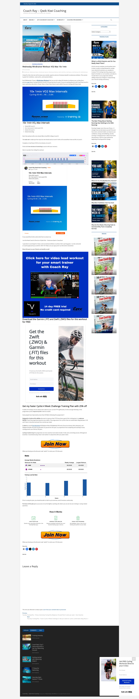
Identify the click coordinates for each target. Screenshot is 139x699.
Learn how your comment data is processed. (54, 609)
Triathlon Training (37, 63)
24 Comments (36, 652)
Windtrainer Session (34, 72)
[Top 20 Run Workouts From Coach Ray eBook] (104, 266)
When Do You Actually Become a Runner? (104, 181)
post (28, 82)
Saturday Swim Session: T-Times (37, 678)
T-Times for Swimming (35, 669)
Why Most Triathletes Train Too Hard (103, 203)
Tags (40, 630)
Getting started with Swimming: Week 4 (37, 659)
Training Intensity (37, 635)
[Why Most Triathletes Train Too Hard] (104, 191)
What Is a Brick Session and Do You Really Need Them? (104, 62)
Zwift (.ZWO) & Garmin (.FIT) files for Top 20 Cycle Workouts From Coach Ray (104, 292)
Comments (33, 630)
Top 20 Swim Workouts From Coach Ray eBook (104, 330)
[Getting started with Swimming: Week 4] (26, 657)
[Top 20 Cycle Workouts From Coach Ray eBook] (104, 305)
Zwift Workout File (76, 72)
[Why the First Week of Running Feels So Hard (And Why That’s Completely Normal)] (104, 213)
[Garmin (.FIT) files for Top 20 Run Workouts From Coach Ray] (104, 247)
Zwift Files (63, 72)
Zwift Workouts (84, 72)
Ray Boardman (36, 425)
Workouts (60, 20)
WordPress (54, 693)
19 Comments (36, 663)
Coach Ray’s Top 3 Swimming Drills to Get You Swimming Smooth (38, 647)
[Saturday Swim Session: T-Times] (26, 677)
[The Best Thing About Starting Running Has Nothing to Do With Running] (104, 109)
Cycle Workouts (26, 63)
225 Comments (36, 638)
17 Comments (36, 672)
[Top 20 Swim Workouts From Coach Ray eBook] (104, 324)
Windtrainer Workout (53, 72)
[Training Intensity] (26, 635)
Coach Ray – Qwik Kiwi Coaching (44, 11)
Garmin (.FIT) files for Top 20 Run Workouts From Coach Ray (102, 253)
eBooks (31, 20)
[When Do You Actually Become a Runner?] (104, 169)
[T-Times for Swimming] (26, 668)
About (25, 20)
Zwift (60, 72)
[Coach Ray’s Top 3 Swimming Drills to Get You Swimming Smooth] (26, 644)
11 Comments (36, 681)
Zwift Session (69, 72)
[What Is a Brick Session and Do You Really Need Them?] (104, 50)
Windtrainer (26, 72)
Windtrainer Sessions (43, 72)
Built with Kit (41, 396)
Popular (26, 630)
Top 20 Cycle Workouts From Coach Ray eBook (104, 311)
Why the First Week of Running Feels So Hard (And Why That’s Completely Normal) (103, 226)
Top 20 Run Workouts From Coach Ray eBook (103, 272)
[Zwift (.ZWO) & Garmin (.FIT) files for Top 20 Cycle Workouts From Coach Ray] (104, 285)
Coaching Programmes (74, 20)
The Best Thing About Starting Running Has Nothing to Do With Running (103, 123)
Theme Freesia (48, 693)
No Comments (26, 69)
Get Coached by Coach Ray (45, 20)
